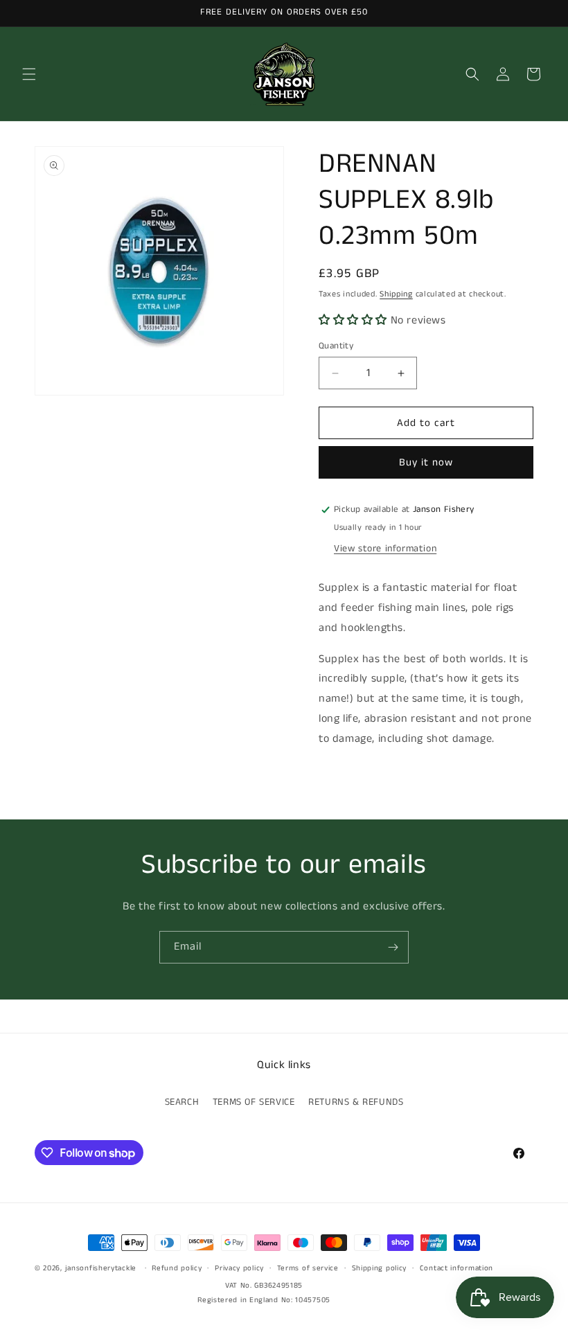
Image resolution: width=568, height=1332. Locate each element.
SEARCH (182, 1102)
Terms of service (308, 1268)
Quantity (336, 346)
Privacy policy (239, 1268)
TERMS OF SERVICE (254, 1102)
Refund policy (177, 1268)
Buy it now (426, 462)
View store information (385, 549)
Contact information (456, 1268)
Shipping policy (379, 1268)
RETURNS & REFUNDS (355, 1102)
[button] (29, 74)
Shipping (396, 294)
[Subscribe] (393, 947)
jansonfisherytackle (100, 1268)
